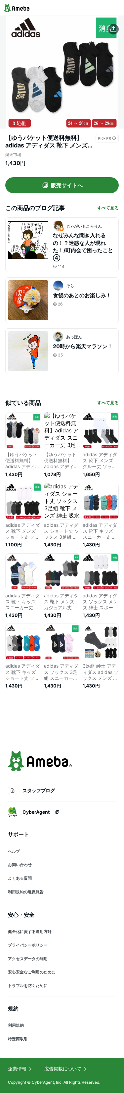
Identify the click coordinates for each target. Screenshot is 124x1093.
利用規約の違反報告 (26, 891)
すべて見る (108, 207)
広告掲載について (62, 1068)
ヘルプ (14, 851)
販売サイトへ (67, 185)
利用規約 (16, 1025)
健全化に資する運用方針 (30, 931)
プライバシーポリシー (28, 945)
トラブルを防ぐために (28, 985)
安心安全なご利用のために (32, 971)
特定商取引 (18, 1038)
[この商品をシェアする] (113, 29)
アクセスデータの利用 (28, 958)
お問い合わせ (20, 864)
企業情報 (17, 1068)
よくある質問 (20, 878)
